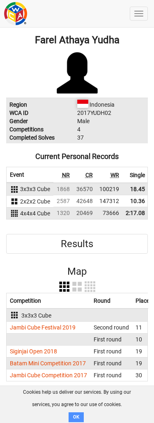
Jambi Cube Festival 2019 (43, 327)
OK (76, 417)
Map (77, 271)
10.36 (137, 201)
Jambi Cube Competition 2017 (48, 375)
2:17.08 (135, 213)
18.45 (137, 189)
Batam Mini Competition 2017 (48, 363)
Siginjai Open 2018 (33, 351)
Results (77, 244)
